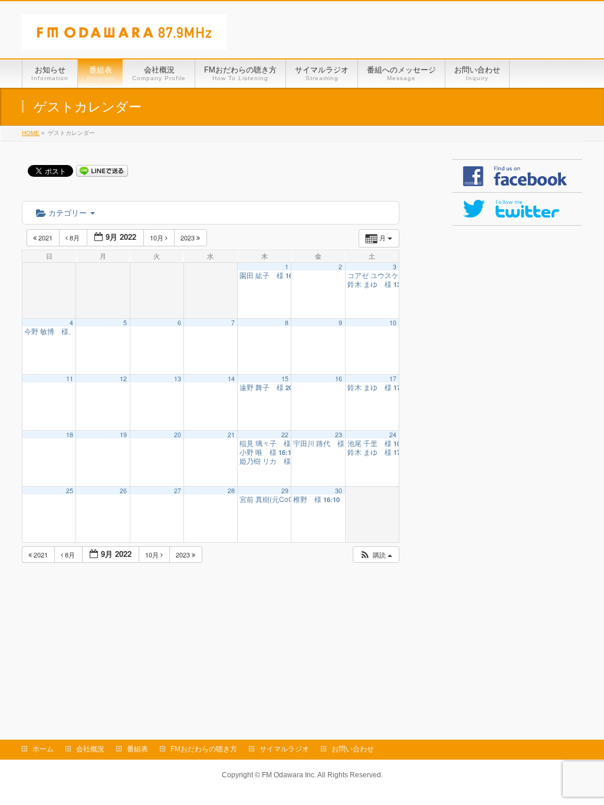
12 (123, 378)
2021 (45, 237)
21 (231, 434)
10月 (157, 237)
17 (392, 378)
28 (231, 490)
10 (392, 322)
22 (284, 434)
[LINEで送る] (102, 170)
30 (338, 490)
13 (177, 378)
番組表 (137, 749)
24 (392, 434)
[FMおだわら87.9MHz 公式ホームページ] (124, 36)
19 (123, 434)
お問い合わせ (352, 749)
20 (177, 434)
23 (338, 434)
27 (177, 490)
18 (69, 434)
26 (123, 490)
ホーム (43, 749)
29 (284, 490)
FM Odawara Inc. (289, 775)
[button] (375, 555)
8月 (74, 237)
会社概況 (90, 749)
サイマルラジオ (284, 749)
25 (69, 490)
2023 (188, 237)
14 (231, 378)
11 (69, 378)
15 (284, 378)
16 (338, 378)
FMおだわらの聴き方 (203, 749)
